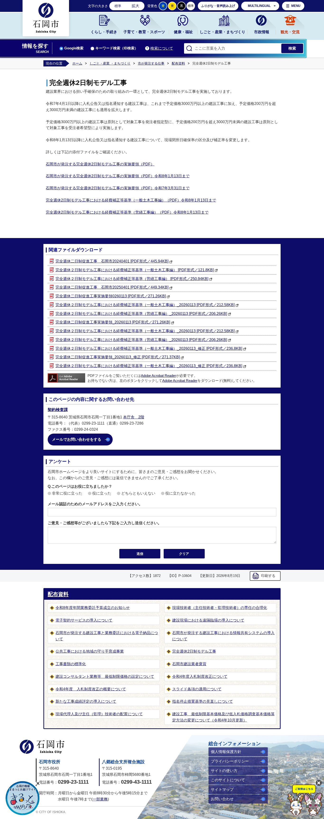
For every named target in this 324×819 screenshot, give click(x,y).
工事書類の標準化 (71, 664)
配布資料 (178, 63)
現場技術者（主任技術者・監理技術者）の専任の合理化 (219, 608)
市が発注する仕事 (151, 63)
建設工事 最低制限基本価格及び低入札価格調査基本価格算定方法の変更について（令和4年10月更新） (223, 717)
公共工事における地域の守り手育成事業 (90, 651)
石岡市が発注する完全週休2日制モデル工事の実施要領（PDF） (100, 164)
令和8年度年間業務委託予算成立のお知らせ (93, 608)
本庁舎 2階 (133, 417)
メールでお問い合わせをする (76, 439)
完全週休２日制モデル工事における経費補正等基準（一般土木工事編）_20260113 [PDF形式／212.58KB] (145, 305)
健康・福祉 (183, 32)
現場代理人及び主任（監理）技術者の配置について (99, 714)
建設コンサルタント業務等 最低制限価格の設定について (105, 676)
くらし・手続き (104, 32)
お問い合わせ (222, 799)
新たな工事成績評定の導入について (86, 701)
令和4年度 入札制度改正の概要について (91, 689)
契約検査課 (58, 409)
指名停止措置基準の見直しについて (202, 701)
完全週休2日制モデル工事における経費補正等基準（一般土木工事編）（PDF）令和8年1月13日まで (131, 200)
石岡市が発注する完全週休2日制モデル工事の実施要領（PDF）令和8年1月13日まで (118, 176)
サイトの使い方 (224, 771)
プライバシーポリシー (230, 761)
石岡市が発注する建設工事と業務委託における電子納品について (107, 636)
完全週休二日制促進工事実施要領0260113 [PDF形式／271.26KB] (111, 296)
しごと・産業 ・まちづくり (110, 63)
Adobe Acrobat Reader (158, 376)
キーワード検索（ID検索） (116, 48)
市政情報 (261, 32)
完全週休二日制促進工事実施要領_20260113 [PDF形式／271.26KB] (113, 322)
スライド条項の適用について (197, 689)
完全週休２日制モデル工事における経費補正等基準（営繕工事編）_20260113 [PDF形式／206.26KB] (141, 314)
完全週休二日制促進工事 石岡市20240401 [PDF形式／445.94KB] (112, 261)
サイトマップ (222, 789)
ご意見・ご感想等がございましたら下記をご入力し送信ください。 (105, 523)
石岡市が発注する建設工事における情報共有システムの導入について (223, 636)
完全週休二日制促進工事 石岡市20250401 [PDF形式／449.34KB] (112, 287)
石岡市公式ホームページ (42, 747)
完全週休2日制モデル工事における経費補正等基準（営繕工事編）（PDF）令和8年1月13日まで (127, 212)
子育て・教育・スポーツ (144, 32)
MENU (295, 6)
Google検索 (73, 48)
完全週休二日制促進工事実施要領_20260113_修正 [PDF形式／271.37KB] (118, 357)
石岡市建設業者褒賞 (189, 664)
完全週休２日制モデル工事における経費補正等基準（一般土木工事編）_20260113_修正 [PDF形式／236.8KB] (149, 348)
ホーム (77, 63)
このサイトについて (228, 780)
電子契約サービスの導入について (84, 620)
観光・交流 (290, 32)
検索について (161, 48)
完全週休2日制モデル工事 (194, 651)
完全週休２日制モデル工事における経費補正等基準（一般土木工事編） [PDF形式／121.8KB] (135, 270)
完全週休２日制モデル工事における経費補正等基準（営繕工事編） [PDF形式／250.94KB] (132, 279)
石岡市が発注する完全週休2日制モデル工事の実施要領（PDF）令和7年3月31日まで (118, 188)
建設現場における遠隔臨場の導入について (208, 620)
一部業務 (100, 799)
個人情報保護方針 (226, 752)
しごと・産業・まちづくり (222, 32)
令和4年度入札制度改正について (199, 676)
